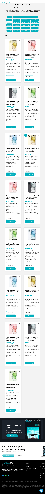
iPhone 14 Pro (16, 25)
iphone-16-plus (35, 19)
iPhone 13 (9, 27)
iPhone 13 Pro (16, 27)
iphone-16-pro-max (25, 19)
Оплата (28, 472)
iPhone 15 (9, 22)
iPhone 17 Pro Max (26, 16)
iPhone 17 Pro (17, 16)
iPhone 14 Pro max (25, 25)
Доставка (28, 470)
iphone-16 (9, 19)
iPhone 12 (9, 30)
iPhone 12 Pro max (25, 30)
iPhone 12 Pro (16, 30)
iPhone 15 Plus (35, 22)
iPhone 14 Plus (35, 25)
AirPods (42, 474)
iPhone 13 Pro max (25, 27)
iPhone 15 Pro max (25, 22)
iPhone (42, 466)
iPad (41, 472)
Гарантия (28, 474)
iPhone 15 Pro (16, 22)
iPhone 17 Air (34, 16)
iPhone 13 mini (34, 27)
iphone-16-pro (16, 19)
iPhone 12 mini (34, 30)
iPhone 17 (9, 16)
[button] (19, 2)
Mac (41, 470)
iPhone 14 (9, 25)
